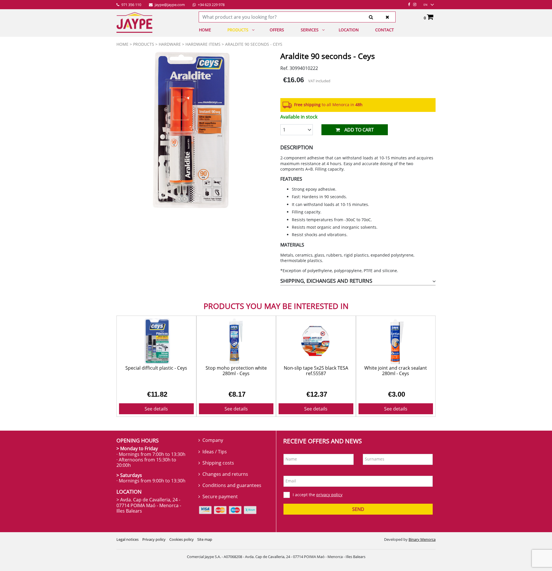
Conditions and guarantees (231, 485)
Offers (277, 30)
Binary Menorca (422, 539)
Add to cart (359, 130)
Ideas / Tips (214, 451)
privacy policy (329, 494)
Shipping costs (218, 463)
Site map (204, 539)
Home (205, 30)
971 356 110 (130, 5)
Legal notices (127, 539)
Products (237, 30)
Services (310, 30)
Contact (384, 30)
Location (349, 30)
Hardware (170, 44)
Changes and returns (225, 474)
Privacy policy (154, 539)
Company (212, 440)
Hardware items (203, 44)
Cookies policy (181, 539)
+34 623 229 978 (211, 5)
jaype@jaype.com (169, 5)
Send (358, 509)
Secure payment (220, 496)
